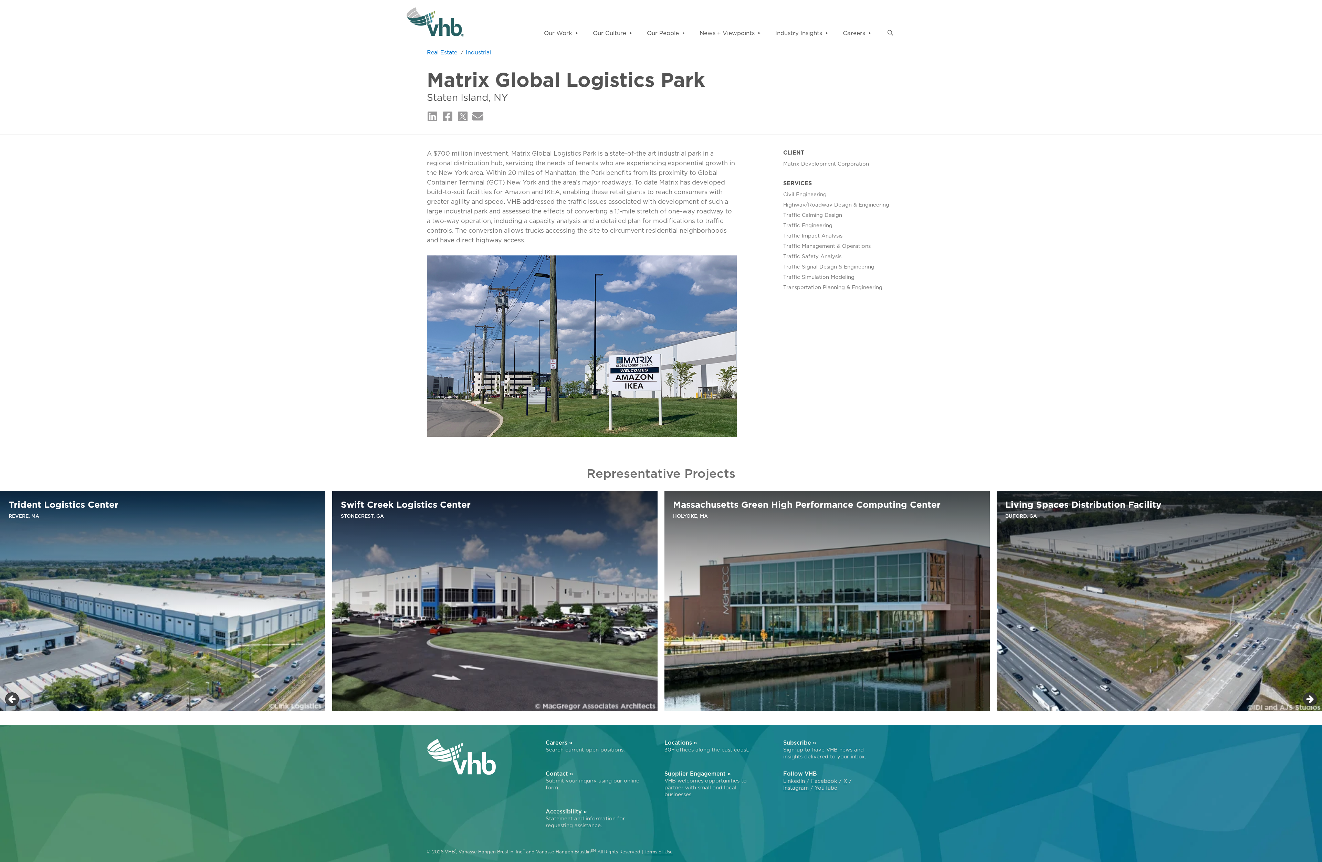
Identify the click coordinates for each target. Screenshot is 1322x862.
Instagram (796, 788)
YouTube (826, 788)
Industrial (478, 52)
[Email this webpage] (477, 117)
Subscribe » (799, 742)
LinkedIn (794, 781)
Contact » (559, 773)
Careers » (559, 742)
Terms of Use (658, 852)
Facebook (824, 781)
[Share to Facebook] (447, 117)
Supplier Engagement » (697, 773)
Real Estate (443, 52)
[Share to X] (462, 117)
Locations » (680, 742)
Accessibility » (566, 811)
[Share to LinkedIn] (432, 117)
